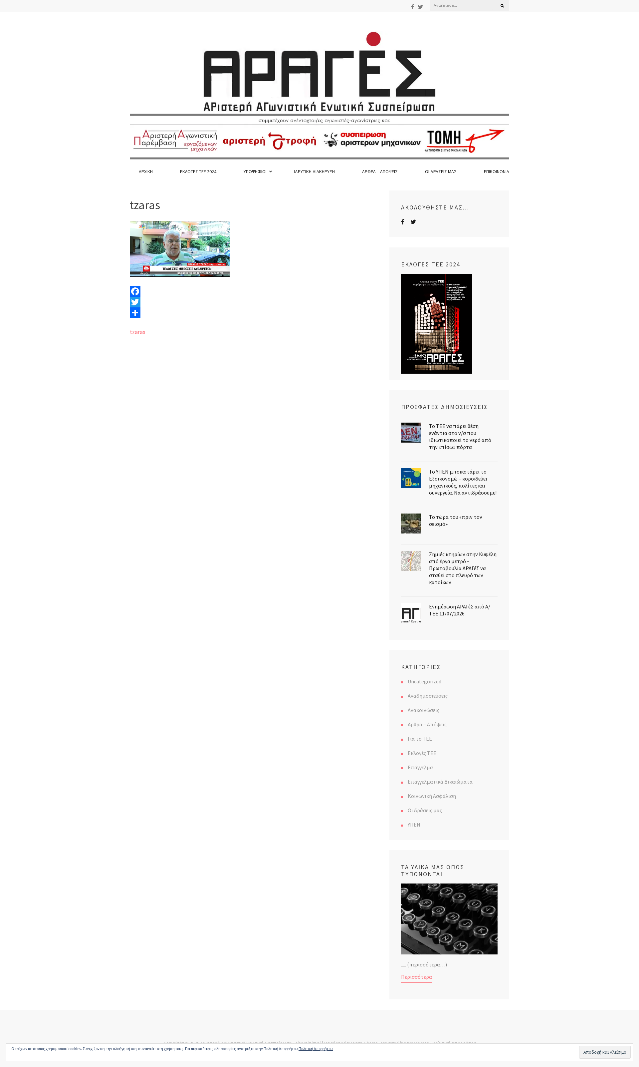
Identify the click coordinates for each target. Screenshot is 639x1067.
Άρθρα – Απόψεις (380, 172)
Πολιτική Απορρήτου (454, 1043)
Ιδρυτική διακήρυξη (314, 172)
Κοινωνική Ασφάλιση (432, 796)
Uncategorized (424, 681)
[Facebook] (412, 7)
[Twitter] (420, 7)
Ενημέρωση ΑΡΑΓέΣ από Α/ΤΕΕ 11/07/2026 (459, 610)
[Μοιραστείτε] (254, 312)
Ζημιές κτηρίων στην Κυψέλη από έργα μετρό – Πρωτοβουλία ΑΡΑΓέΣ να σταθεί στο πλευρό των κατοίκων (463, 568)
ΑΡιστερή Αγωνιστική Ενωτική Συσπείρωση (246, 1043)
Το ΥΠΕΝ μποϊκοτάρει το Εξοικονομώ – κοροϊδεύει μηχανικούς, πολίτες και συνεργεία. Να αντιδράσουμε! (463, 482)
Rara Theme (365, 1043)
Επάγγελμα (420, 767)
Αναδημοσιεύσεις (428, 695)
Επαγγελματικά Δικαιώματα (440, 781)
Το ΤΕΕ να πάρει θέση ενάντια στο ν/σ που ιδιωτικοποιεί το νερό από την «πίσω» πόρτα (460, 436)
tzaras (137, 332)
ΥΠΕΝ (414, 824)
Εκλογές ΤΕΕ (422, 753)
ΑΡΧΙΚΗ (146, 172)
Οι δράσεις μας (441, 172)
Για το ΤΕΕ (420, 738)
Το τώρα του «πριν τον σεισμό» (455, 520)
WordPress (418, 1043)
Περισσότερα (416, 976)
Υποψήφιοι (255, 172)
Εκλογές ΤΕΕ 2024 (198, 172)
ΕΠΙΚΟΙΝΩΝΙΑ (496, 172)
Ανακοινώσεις (423, 710)
